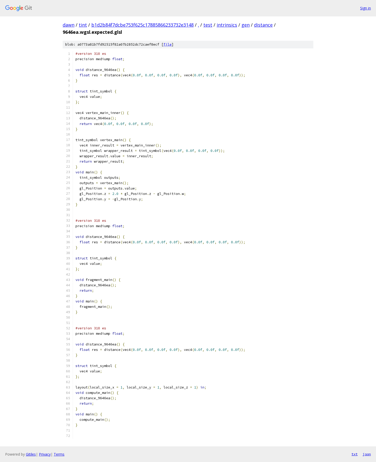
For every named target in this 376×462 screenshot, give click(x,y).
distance (263, 25)
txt (354, 454)
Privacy (45, 454)
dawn (68, 25)
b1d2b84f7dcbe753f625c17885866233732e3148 (142, 25)
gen (245, 25)
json (367, 454)
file (167, 44)
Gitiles (31, 454)
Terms (59, 454)
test (207, 25)
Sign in (365, 8)
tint (83, 25)
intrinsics (227, 25)
